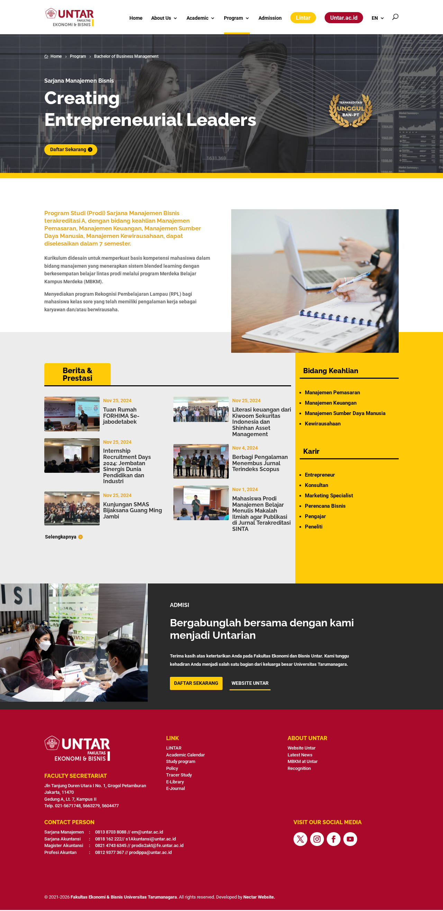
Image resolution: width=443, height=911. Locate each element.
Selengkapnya (60, 537)
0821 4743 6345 (110, 845)
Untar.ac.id (344, 18)
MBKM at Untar (303, 761)
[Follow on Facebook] (334, 839)
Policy (172, 768)
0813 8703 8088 (110, 832)
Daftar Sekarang (68, 149)
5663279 (91, 805)
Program (233, 18)
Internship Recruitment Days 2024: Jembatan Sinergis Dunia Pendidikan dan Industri (127, 466)
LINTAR (173, 748)
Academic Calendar (185, 754)
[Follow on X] (300, 839)
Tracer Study (179, 774)
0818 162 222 (108, 838)
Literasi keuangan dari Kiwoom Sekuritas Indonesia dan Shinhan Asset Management (261, 421)
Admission (270, 18)
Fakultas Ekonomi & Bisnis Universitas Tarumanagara (124, 897)
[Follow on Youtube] (350, 839)
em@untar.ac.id (147, 832)
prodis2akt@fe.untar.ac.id (157, 845)
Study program (180, 761)
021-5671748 (68, 805)
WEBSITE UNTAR (250, 683)
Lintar (303, 18)
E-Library (175, 781)
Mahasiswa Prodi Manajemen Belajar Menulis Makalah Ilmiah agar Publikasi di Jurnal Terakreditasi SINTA (261, 513)
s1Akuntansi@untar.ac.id (151, 838)
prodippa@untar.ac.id (150, 852)
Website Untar (302, 748)
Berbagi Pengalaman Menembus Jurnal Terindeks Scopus (260, 463)
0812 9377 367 (109, 852)
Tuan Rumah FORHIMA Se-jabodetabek (121, 415)
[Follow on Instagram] (317, 839)
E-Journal (175, 788)
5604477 (110, 805)
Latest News (300, 754)
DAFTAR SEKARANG (196, 683)
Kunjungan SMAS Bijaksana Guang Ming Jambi (132, 510)
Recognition (299, 768)
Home (136, 18)
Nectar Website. (259, 897)
